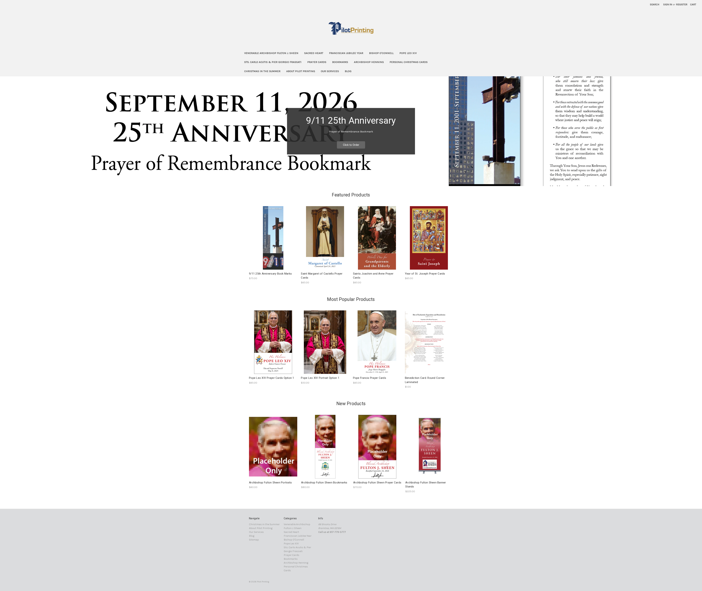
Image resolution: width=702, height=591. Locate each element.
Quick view (273, 443)
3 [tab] (351, 179)
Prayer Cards (316, 62)
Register (681, 4)
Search (654, 4)
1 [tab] (339, 179)
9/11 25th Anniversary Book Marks (270, 273)
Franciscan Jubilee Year (346, 53)
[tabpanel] (351, 131)
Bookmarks (340, 62)
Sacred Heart (313, 53)
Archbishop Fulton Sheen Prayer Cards (377, 482)
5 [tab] (362, 179)
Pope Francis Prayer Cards (369, 378)
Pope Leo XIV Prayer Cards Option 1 (271, 378)
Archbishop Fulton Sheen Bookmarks (324, 482)
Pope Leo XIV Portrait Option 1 (320, 378)
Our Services (330, 71)
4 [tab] (356, 179)
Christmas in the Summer (262, 71)
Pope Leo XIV (408, 53)
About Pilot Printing (300, 71)
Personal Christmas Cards (409, 62)
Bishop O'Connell (381, 53)
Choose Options (273, 241)
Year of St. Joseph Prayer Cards (425, 273)
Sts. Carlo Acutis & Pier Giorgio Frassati (272, 62)
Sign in (667, 4)
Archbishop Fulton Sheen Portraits (270, 482)
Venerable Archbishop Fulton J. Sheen (271, 53)
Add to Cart (429, 345)
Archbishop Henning (369, 62)
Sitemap (254, 539)
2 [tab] (345, 179)
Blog (348, 71)
